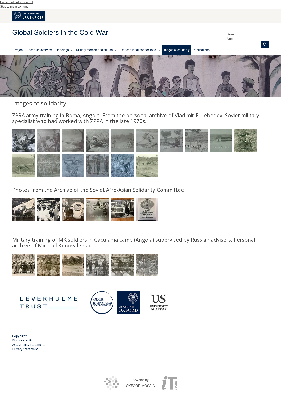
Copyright (19, 336)
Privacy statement (25, 349)
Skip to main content (14, 6)
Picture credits (22, 340)
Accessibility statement (28, 345)
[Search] (265, 44)
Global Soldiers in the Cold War (60, 32)
